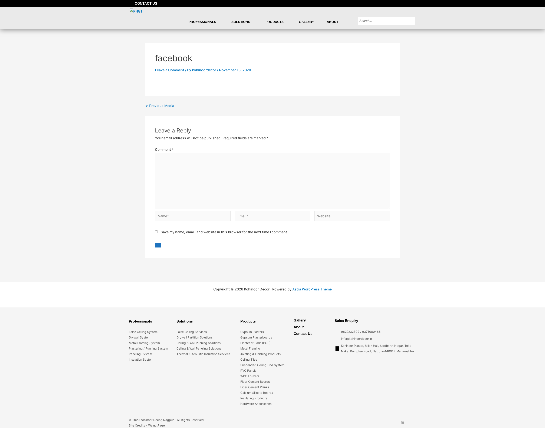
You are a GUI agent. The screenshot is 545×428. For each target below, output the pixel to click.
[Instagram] (406, 3)
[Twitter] (398, 3)
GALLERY (306, 22)
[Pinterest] (413, 3)
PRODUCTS (274, 22)
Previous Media (159, 105)
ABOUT (332, 22)
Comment (164, 149)
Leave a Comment (169, 70)
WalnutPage (156, 425)
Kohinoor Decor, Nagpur (157, 420)
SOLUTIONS (240, 22)
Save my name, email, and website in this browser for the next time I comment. (224, 232)
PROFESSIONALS (202, 22)
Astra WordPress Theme (312, 289)
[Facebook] (391, 3)
